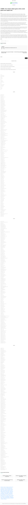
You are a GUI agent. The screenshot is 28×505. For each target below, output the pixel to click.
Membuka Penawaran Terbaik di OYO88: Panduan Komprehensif (8, 69)
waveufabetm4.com (3, 408)
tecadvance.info (2, 180)
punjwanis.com (2, 221)
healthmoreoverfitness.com (4, 116)
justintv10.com (2, 169)
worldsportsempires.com (3, 296)
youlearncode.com (3, 372)
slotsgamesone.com (3, 119)
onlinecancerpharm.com (3, 284)
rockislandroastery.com (3, 463)
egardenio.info (2, 301)
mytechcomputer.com (3, 467)
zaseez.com (2, 356)
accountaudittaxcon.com (3, 303)
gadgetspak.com (2, 393)
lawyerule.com (2, 170)
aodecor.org (2, 197)
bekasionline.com (3, 100)
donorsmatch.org (3, 198)
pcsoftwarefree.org (3, 367)
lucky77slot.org (2, 281)
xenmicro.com (2, 364)
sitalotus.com (2, 294)
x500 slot (8, 490)
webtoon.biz (2, 264)
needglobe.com (2, 313)
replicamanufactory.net (3, 399)
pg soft (6, 489)
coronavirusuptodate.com (4, 392)
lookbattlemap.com (3, 246)
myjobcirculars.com (3, 115)
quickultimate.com (3, 318)
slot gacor (2, 492)
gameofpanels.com (3, 134)
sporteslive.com (2, 268)
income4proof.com (3, 360)
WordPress (24, 503)
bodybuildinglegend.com (3, 165)
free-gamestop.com (3, 238)
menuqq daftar (2, 493)
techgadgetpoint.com (3, 278)
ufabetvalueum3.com (3, 405)
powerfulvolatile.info (3, 191)
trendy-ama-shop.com (3, 432)
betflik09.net (2, 362)
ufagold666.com (2, 436)
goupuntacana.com (3, 354)
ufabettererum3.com (3, 331)
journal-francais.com (3, 168)
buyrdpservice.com (3, 247)
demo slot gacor (2, 76)
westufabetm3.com (3, 341)
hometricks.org (2, 310)
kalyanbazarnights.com (3, 121)
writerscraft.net (2, 139)
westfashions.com (3, 158)
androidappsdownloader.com (4, 135)
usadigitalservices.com (3, 143)
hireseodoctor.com (3, 395)
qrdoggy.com (2, 288)
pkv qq (9, 494)
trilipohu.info (2, 215)
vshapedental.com (3, 445)
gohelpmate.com (2, 137)
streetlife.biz (2, 201)
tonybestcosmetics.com (3, 457)
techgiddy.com (2, 232)
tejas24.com (2, 174)
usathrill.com (2, 444)
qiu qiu (1, 74)
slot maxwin (8, 489)
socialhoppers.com (3, 144)
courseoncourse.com (3, 227)
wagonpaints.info (3, 423)
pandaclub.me (2, 207)
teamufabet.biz (2, 106)
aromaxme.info (2, 184)
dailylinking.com (2, 368)
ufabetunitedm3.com (3, 335)
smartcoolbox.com (3, 322)
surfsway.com (2, 381)
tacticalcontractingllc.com (3, 325)
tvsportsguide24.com (3, 279)
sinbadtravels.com (3, 239)
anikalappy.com (2, 411)
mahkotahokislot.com (3, 283)
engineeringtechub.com (3, 275)
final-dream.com (2, 427)
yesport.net (2, 248)
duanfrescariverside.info (3, 413)
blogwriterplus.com (3, 224)
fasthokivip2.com (3, 254)
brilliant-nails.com (3, 166)
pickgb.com (2, 290)
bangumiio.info (2, 186)
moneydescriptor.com (3, 261)
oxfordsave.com (2, 252)
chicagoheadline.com (3, 352)
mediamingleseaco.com (3, 171)
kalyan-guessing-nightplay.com (4, 133)
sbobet (1, 77)
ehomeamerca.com (3, 377)
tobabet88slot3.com (3, 327)
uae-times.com (2, 94)
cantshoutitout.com (3, 102)
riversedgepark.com (3, 355)
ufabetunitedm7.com (3, 336)
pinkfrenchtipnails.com (3, 270)
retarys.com (2, 244)
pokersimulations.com (3, 398)
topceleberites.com (3, 402)
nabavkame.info (2, 211)
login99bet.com (2, 349)
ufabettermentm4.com (3, 332)
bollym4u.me (2, 205)
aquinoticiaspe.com (3, 257)
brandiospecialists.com (3, 125)
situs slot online (7, 491)
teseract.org (2, 431)
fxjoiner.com (2, 459)
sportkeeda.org (2, 305)
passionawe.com (2, 315)
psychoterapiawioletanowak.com (4, 317)
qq (7, 494)
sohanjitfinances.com (3, 323)
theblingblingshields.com (3, 269)
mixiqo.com (2, 312)
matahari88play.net (3, 260)
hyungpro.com (2, 266)
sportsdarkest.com (3, 263)
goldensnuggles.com (3, 245)
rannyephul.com (2, 161)
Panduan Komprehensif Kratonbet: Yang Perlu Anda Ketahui (8, 66)
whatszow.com (2, 376)
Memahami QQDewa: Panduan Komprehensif (6, 63)
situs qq (1, 78)
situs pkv (2, 80)
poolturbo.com (2, 175)
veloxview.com (2, 340)
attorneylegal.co (2, 276)
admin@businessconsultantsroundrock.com (11, 47)
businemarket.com (3, 259)
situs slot (5, 492)
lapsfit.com (2, 396)
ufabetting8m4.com (3, 403)
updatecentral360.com (3, 297)
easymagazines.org (3, 308)
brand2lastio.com (3, 142)
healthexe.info (2, 178)
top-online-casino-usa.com (4, 122)
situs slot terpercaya (9, 488)
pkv (10, 494)
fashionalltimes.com (3, 454)
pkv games (2, 81)
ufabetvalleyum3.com (3, 339)
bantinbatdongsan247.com (4, 228)
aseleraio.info (2, 299)
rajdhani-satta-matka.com (4, 138)
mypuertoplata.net (3, 104)
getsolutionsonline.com (3, 130)
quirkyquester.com (3, 319)
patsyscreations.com (3, 359)
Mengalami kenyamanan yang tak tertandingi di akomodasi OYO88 (7, 52)
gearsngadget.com (3, 394)
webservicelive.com (3, 469)
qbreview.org (2, 112)
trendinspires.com (3, 160)
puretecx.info (2, 179)
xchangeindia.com (3, 450)
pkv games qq (3, 494)
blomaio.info (2, 189)
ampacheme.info (2, 182)
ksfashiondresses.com (3, 292)
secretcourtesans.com (3, 350)
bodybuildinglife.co (3, 287)
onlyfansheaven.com (3, 147)
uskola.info (2, 422)
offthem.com (2, 97)
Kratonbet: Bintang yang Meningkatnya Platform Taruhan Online (20, 52)
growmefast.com (2, 282)
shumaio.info (2, 193)
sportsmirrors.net (3, 272)
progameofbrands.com (3, 111)
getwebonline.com (3, 146)
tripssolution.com (3, 387)
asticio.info (2, 300)
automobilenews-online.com (4, 453)
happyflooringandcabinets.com (4, 286)
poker (9, 495)
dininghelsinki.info (3, 412)
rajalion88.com (2, 353)
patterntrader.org (3, 293)
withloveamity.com (3, 371)
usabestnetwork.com (3, 241)
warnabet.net (2, 204)
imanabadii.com (2, 214)
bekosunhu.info (2, 187)
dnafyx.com (2, 369)
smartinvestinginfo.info (3, 418)
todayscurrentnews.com (3, 328)
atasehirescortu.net (3, 274)
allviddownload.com (3, 108)
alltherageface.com (3, 460)
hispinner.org (2, 131)
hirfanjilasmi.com (3, 309)
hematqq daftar (10, 493)
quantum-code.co (3, 425)
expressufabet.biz (3, 103)
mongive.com (2, 128)
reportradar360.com (3, 162)
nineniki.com (2, 124)
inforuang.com (2, 152)
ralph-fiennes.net (3, 149)
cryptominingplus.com (3, 256)
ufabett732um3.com (3, 421)
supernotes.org (2, 295)
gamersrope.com (3, 236)
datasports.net (2, 273)
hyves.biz (2, 202)
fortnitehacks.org (3, 195)
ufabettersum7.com (3, 333)
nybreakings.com (3, 447)
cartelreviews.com (3, 380)
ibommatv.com (2, 98)
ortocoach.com (2, 314)
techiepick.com (2, 438)
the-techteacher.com (3, 452)
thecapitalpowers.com (3, 326)
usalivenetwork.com (3, 233)
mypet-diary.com (3, 155)
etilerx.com (2, 414)
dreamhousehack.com (3, 451)
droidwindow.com (3, 434)
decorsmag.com (2, 109)
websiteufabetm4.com (3, 410)
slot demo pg (2, 85)
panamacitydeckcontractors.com (4, 157)
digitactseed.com (2, 383)
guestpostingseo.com (3, 225)
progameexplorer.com (3, 462)
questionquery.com (3, 164)
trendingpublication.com (3, 330)
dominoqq (8, 492)
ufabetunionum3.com (3, 404)
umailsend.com (2, 243)
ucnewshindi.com (3, 235)
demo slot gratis (2, 84)
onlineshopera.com (3, 365)
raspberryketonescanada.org (4, 442)
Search (1, 56)
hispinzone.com (2, 120)
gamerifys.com (2, 95)
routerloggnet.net (3, 118)
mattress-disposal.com (3, 285)
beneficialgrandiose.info (3, 188)
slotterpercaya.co (3, 321)
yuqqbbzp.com (2, 390)
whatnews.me (2, 426)
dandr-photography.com (3, 167)
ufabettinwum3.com (3, 334)
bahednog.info (2, 229)
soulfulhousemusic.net (3, 324)
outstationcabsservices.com (4, 448)
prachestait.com (2, 176)
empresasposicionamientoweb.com (5, 456)
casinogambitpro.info (3, 226)
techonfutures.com (3, 441)
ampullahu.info (2, 183)
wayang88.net (2, 409)
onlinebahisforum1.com (3, 351)
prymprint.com (2, 304)
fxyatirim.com (2, 373)
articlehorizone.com (3, 389)
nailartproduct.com (3, 382)
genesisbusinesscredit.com (4, 151)
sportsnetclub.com (3, 250)
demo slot (6, 488)
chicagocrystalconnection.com (4, 213)
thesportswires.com (3, 265)
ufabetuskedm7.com (3, 337)
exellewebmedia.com (3, 237)
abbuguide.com (2, 374)
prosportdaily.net (3, 429)
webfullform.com (3, 107)
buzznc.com (2, 458)
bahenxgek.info (2, 230)
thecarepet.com (2, 223)
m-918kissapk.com (3, 210)
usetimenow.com (3, 136)
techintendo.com (2, 378)
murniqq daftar (6, 493)
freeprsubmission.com (3, 435)
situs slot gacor (2, 488)
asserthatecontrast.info (3, 185)
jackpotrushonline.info (3, 234)
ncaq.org (2, 363)
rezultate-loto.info (3, 400)
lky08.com (2, 148)
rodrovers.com (2, 386)
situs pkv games (2, 75)
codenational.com (3, 461)
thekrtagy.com (2, 449)
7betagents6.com (3, 391)
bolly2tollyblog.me (3, 206)
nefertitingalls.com (3, 358)
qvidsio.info (2, 192)
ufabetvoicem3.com (3, 407)
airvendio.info (2, 177)
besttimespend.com (3, 306)
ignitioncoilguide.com (3, 466)
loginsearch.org (2, 196)
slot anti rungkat (5, 490)
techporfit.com (2, 99)
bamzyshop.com (2, 439)
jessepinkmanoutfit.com (3, 242)
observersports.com (3, 255)
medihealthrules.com (3, 443)
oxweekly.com (2, 156)
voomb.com (2, 277)
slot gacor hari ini (3, 489)
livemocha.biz (2, 200)
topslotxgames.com (3, 117)
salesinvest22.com (3, 430)
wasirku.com (2, 173)
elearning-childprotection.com (4, 140)
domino (1, 87)
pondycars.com (2, 440)
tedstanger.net (2, 420)
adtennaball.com (2, 127)
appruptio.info (2, 216)
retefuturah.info (2, 417)
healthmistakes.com (3, 291)
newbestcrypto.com (3, 251)
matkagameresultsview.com (4, 129)
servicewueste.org (3, 113)
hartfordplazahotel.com (3, 209)
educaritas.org (2, 361)
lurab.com (2, 465)
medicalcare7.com (3, 126)
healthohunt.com (3, 416)
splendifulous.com (3, 401)
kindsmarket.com (3, 153)
